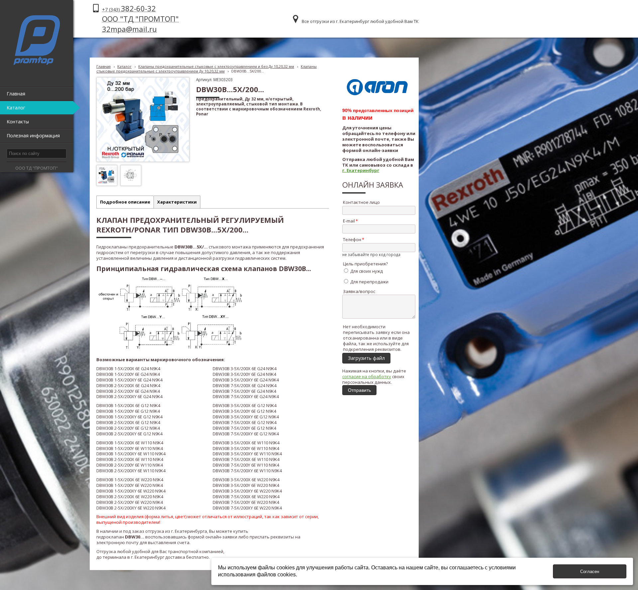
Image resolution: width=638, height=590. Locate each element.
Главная (103, 66)
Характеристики (177, 202)
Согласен (589, 571)
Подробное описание (125, 202)
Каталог (124, 66)
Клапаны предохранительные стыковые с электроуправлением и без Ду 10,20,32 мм (216, 66)
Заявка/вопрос (359, 291)
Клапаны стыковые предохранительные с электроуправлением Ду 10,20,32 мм (206, 69)
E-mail (349, 221)
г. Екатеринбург (360, 170)
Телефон (352, 239)
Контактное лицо (361, 202)
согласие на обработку (366, 376)
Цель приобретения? (365, 264)
